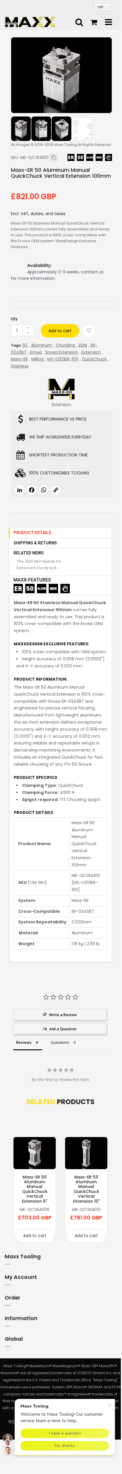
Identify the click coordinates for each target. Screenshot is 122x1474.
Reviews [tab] (23, 1042)
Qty (14, 318)
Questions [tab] (60, 1042)
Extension (91, 352)
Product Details (32, 532)
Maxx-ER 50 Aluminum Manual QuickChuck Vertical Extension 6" (35, 1189)
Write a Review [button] (63, 1014)
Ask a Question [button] (63, 1028)
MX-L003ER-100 (62, 359)
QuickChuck (94, 359)
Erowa (36, 352)
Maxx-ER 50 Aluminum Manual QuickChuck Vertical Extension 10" (86, 1189)
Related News (28, 553)
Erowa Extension (61, 352)
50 (25, 345)
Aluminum (41, 345)
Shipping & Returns (35, 543)
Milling (37, 359)
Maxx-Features (32, 580)
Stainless (20, 366)
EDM (83, 345)
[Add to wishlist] (89, 331)
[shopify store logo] (30, 21)
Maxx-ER (19, 359)
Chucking (65, 345)
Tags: (16, 345)
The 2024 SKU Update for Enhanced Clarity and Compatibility (39, 565)
